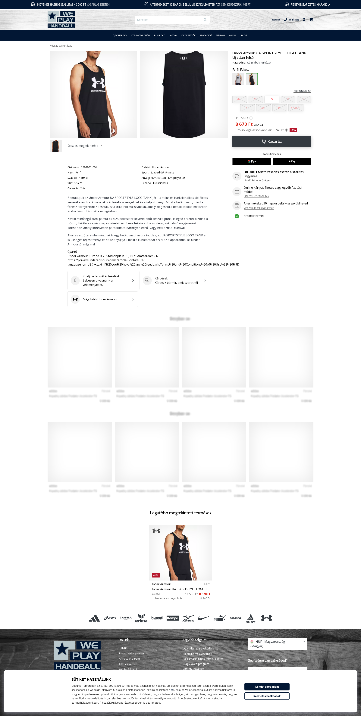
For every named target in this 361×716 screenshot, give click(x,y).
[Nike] (204, 618)
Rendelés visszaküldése (197, 653)
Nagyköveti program (196, 664)
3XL (279, 108)
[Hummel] (157, 618)
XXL (263, 108)
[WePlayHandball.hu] (83, 656)
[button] (198, 20)
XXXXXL (296, 108)
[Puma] (219, 618)
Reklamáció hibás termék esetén (203, 659)
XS (255, 99)
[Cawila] (125, 618)
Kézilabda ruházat (61, 45)
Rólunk (276, 19)
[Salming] (235, 618)
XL (247, 108)
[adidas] (94, 618)
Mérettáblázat (302, 90)
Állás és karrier (128, 664)
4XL (239, 99)
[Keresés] (205, 20)
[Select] (251, 618)
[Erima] (141, 618)
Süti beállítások (128, 669)
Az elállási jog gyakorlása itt (200, 648)
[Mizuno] (188, 618)
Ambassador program (132, 653)
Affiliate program (129, 658)
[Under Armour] (266, 618)
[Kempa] (172, 618)
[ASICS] (110, 618)
